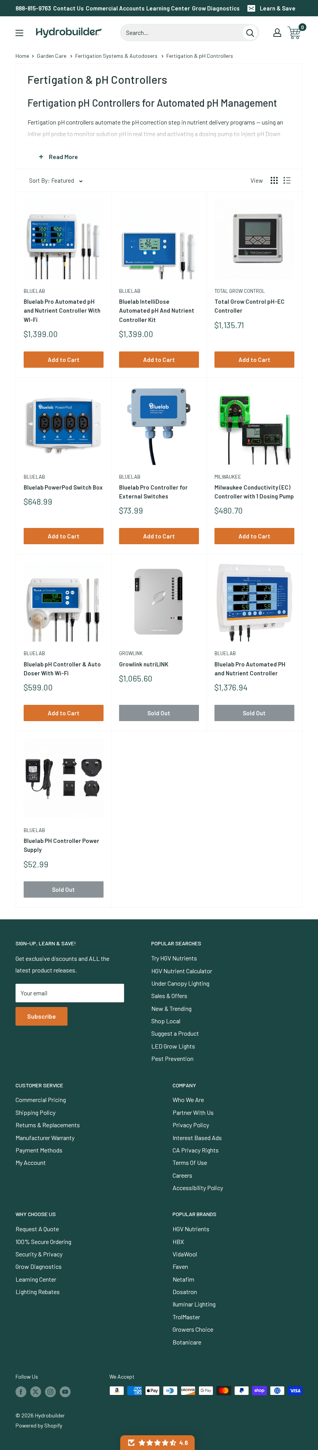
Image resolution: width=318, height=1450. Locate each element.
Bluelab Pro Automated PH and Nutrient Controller (249, 669)
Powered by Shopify (39, 1425)
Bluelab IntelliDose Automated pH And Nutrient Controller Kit (156, 310)
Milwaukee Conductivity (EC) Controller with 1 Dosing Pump (254, 492)
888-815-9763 (33, 8)
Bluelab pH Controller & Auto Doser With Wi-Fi (62, 669)
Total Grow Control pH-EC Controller (249, 306)
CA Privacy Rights (196, 1150)
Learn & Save (278, 8)
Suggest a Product (175, 1033)
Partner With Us (193, 1112)
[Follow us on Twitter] (35, 1391)
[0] (294, 33)
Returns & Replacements (48, 1124)
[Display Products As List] (286, 180)
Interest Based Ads (197, 1137)
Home (22, 55)
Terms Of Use (190, 1162)
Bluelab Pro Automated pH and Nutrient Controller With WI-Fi (62, 310)
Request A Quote (37, 1228)
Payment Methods (39, 1150)
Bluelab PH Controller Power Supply (61, 845)
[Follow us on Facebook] (21, 1391)
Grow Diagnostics (216, 8)
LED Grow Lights (173, 1046)
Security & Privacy (39, 1254)
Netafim (183, 1279)
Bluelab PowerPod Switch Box (63, 487)
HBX (178, 1241)
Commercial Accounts (115, 8)
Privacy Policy (191, 1124)
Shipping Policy (35, 1112)
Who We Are (188, 1099)
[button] (157, 1442)
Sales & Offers (169, 995)
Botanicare (187, 1342)
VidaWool (185, 1254)
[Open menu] (19, 33)
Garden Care (51, 55)
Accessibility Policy (198, 1187)
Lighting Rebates (38, 1291)
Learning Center (168, 8)
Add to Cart (64, 359)
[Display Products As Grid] (274, 180)
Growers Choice (193, 1329)
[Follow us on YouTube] (65, 1391)
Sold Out (158, 712)
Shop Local (165, 1020)
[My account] (277, 32)
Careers (182, 1175)
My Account (31, 1162)
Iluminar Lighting (194, 1304)
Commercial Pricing (41, 1099)
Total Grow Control (239, 291)
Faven (180, 1266)
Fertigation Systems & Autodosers (116, 55)
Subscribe (41, 1016)
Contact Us (68, 8)
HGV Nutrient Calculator (181, 970)
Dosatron (185, 1291)
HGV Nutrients (191, 1228)
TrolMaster (186, 1316)
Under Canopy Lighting (180, 983)
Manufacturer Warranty (45, 1137)
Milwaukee (227, 477)
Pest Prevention (172, 1058)
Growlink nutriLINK (143, 664)
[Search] (250, 32)
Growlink (131, 653)
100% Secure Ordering (43, 1241)
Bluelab (34, 291)
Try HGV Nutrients (174, 958)
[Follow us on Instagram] (50, 1391)
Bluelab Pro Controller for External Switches (153, 492)
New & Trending (171, 1008)
